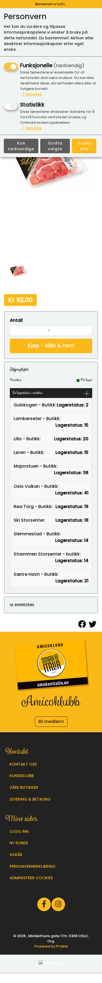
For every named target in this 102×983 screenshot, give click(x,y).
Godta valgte (55, 146)
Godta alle (84, 146)
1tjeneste (31, 94)
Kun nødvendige (21, 146)
